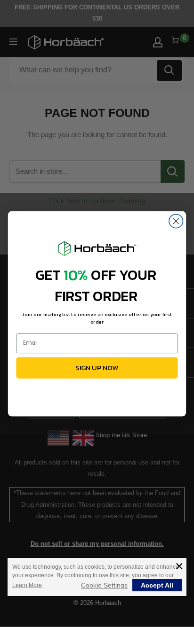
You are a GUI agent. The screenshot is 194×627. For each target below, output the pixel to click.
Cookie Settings (104, 585)
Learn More (27, 585)
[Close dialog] (176, 221)
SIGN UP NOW (97, 367)
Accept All (157, 585)
